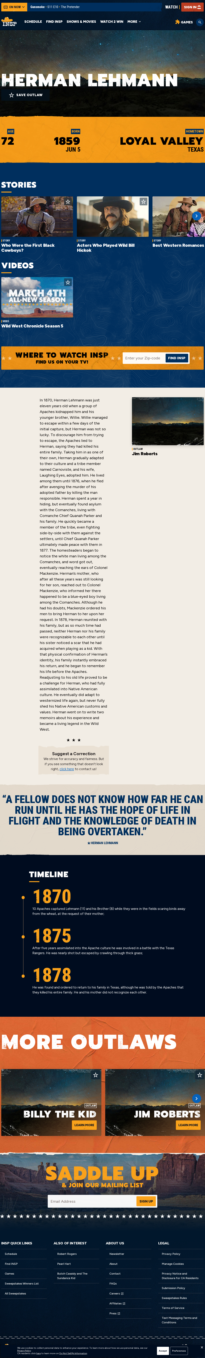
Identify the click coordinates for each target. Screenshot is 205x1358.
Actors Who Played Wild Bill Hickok (105, 247)
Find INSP (54, 22)
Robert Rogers (67, 1254)
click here (67, 769)
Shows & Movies (81, 22)
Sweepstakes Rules (174, 1298)
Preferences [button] (179, 1350)
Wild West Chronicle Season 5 (32, 326)
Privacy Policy (171, 1254)
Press (112, 1313)
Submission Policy (173, 1288)
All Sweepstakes (15, 1293)
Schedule (33, 22)
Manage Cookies (173, 1264)
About (113, 1264)
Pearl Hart (64, 1264)
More (132, 22)
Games (9, 1273)
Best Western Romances (178, 245)
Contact (115, 1273)
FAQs (113, 1283)
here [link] (38, 1353)
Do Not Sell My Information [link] (73, 1353)
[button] (201, 1348)
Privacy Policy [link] (24, 1351)
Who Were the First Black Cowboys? (27, 247)
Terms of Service (173, 1308)
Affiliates (115, 1303)
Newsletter (116, 1254)
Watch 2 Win (111, 22)
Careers (114, 1293)
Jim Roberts (145, 453)
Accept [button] (163, 1350)
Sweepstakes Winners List (22, 1283)
